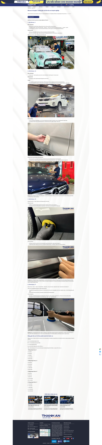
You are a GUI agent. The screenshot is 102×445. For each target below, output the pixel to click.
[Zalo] (100, 354)
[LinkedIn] (73, 438)
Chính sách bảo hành (66, 424)
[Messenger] (100, 352)
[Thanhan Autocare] (32, 5)
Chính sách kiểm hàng (66, 427)
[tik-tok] (65, 438)
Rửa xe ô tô (33, 8)
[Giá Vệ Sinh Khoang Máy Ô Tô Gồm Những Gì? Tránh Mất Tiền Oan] (67, 400)
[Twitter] (70, 438)
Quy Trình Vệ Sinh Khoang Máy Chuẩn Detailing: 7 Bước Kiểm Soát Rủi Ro (50, 405)
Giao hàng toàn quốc (66, 426)
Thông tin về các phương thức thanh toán (68, 432)
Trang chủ (29, 8)
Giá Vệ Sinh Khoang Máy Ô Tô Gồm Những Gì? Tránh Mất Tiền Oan (66, 405)
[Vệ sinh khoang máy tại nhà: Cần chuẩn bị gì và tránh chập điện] (35, 400)
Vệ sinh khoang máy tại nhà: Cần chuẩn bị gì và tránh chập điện (34, 405)
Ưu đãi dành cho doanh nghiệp (68, 434)
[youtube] (67, 438)
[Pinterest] (68, 438)
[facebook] (64, 438)
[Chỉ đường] (100, 349)
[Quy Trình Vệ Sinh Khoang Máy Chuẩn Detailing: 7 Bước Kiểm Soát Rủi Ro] (51, 400)
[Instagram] (71, 438)
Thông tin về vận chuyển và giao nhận (69, 430)
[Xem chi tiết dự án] (51, 2)
